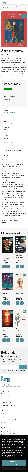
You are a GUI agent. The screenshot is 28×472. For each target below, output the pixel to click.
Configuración (14, 468)
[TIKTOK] (10, 385)
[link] (8, 266)
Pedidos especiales (6, 417)
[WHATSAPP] (18, 385)
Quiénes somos (5, 414)
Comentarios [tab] (18, 150)
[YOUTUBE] (14, 385)
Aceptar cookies (14, 461)
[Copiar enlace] (18, 103)
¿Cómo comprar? (5, 431)
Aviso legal (4, 394)
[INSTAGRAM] (7, 385)
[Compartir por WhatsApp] (11, 103)
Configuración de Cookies (8, 406)
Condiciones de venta (7, 397)
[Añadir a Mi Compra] (4, 266)
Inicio (2, 6)
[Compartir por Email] (14, 103)
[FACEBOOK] (3, 385)
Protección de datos (6, 400)
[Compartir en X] (8, 103)
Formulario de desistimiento (8, 420)
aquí (15, 457)
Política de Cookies (6, 403)
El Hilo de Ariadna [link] (9, 112)
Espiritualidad (21, 6)
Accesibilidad (4, 423)
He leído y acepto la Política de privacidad (16, 370)
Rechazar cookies (14, 465)
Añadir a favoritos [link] (9, 97)
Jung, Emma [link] (5, 55)
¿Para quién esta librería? (8, 434)
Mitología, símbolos (9, 143)
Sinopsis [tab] (8, 150)
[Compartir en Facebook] (5, 103)
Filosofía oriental (10, 6)
